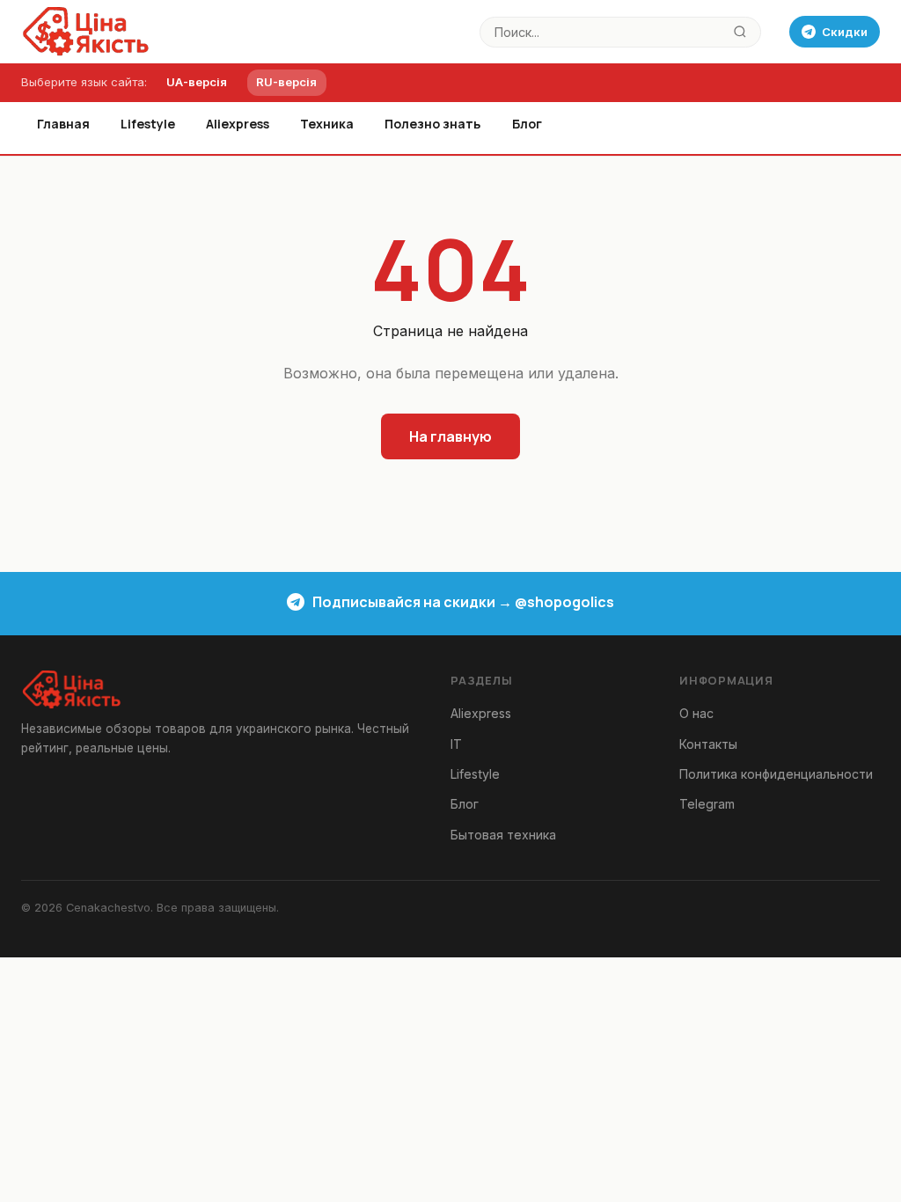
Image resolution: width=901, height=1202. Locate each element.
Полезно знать (432, 123)
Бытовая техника (503, 834)
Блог (527, 123)
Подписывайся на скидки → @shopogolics (463, 602)
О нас (696, 713)
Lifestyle (148, 123)
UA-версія (196, 82)
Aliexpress (237, 123)
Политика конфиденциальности (776, 773)
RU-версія (286, 82)
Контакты (708, 744)
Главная (63, 123)
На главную (450, 436)
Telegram (707, 803)
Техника (327, 123)
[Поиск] (740, 32)
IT (456, 744)
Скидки (845, 32)
